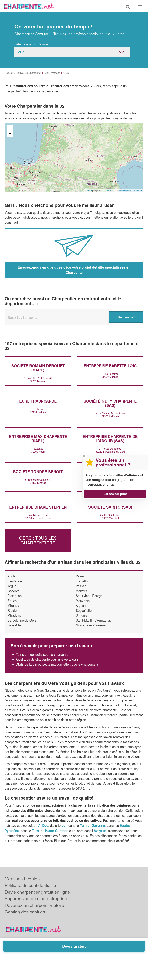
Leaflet (88, 190)
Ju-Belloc (82, 581)
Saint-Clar (15, 625)
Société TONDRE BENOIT (38, 471)
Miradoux (14, 615)
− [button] (10, 133)
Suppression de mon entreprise (36, 898)
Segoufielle (84, 610)
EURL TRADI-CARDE (38, 401)
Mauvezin (83, 600)
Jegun (12, 585)
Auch (11, 576)
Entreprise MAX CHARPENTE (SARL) (38, 438)
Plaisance (15, 595)
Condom (13, 590)
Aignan (81, 605)
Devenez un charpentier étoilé (34, 905)
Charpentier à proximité (38, 113)
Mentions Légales (22, 878)
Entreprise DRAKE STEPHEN (38, 507)
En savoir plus (115, 493)
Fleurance (15, 581)
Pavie (80, 576)
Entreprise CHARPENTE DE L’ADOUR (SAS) (110, 438)
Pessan (81, 585)
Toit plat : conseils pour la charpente (42, 654)
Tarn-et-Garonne (92, 825)
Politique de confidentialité (30, 885)
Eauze (12, 600)
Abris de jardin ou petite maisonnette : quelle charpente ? (57, 664)
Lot (63, 825)
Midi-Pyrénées (52, 73)
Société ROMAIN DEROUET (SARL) (38, 368)
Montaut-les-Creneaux (92, 625)
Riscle (12, 610)
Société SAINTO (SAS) (110, 507)
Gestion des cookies (25, 911)
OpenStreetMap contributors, (119, 190)
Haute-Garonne (56, 830)
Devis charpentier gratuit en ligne (37, 892)
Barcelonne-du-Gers (22, 620)
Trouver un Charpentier (28, 73)
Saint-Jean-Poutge (89, 595)
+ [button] (10, 128)
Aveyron (100, 830)
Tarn (35, 830)
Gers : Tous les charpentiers (38, 540)
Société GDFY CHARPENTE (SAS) (110, 403)
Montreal (82, 590)
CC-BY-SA (137, 190)
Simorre (81, 615)
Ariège (43, 825)
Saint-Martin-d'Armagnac (94, 620)
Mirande (13, 605)
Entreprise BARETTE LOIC (110, 365)
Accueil (9, 73)
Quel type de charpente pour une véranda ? (47, 659)
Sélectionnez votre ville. (31, 44)
